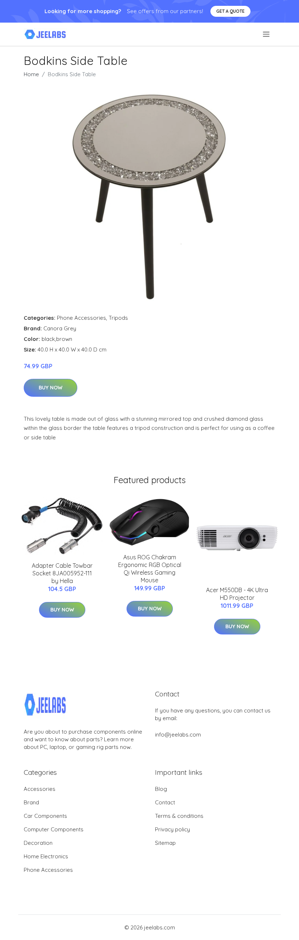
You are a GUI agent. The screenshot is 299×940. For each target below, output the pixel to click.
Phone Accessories (81, 317)
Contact (165, 802)
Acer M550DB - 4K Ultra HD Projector (237, 593)
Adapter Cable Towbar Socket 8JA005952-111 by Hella (62, 573)
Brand (31, 802)
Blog (161, 788)
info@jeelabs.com (178, 734)
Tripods (118, 317)
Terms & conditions (179, 815)
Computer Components (54, 829)
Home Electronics (46, 856)
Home (31, 74)
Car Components (45, 815)
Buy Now (50, 387)
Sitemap (165, 842)
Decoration (38, 842)
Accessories (39, 788)
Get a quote (230, 11)
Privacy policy (172, 829)
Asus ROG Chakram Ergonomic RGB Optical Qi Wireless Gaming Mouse (149, 568)
